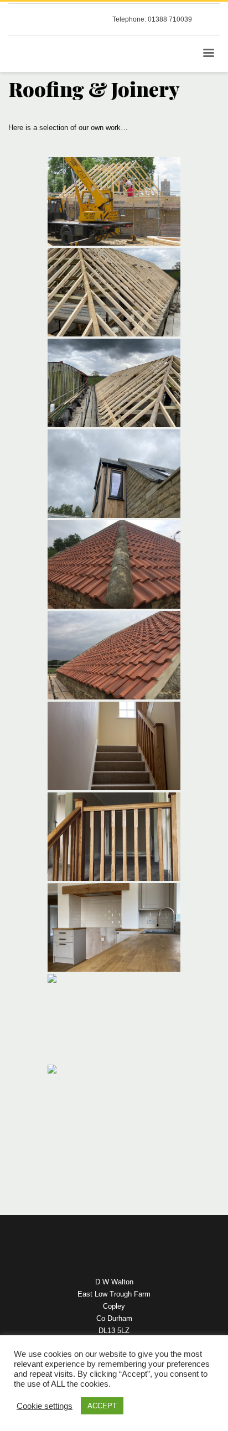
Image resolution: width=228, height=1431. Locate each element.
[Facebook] (211, 19)
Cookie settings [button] (44, 1406)
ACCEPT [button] (102, 1406)
